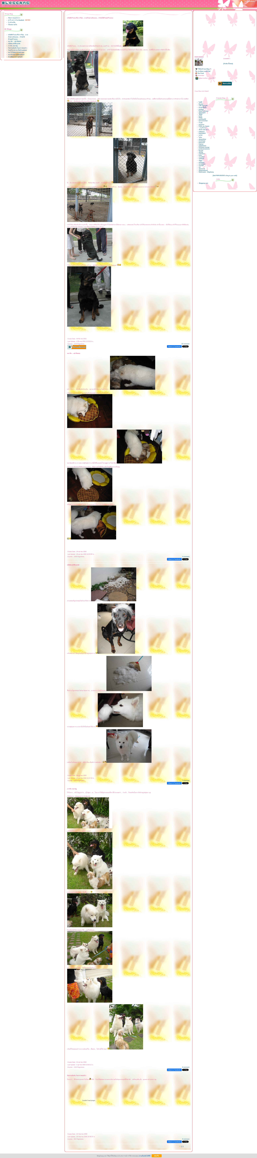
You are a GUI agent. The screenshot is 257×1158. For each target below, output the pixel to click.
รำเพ (200, 122)
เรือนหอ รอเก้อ (12, 24)
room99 (201, 165)
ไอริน (200, 137)
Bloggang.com (203, 183)
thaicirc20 (202, 142)
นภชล (200, 135)
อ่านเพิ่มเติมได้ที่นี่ (144, 1156)
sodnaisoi (202, 153)
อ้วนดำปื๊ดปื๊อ (203, 107)
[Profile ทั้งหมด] (228, 63)
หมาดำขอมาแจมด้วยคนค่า (16, 54)
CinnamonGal (203, 121)
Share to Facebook (174, 346)
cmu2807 (202, 157)
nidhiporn (202, 131)
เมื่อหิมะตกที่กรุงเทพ (14, 43)
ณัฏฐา (200, 160)
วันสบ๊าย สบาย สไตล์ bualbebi (17, 50)
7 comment (185, 780)
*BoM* (201, 114)
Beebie (201, 104)
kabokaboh (202, 133)
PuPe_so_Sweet (204, 126)
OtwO (200, 117)
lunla (200, 155)
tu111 (200, 116)
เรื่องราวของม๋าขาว (14, 18)
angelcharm (202, 145)
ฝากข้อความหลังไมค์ (204, 71)
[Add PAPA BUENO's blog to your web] (225, 175)
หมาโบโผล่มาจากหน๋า (16, 52)
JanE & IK (202, 169)
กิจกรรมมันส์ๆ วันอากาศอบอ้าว (17, 48)
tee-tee (201, 150)
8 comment (185, 1067)
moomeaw (202, 141)
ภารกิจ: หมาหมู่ (12, 46)
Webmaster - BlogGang (206, 172)
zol (199, 167)
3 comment (185, 556)
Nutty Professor (204, 111)
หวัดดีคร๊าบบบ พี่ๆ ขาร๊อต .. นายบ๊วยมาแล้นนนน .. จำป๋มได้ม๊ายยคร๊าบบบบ (18, 37)
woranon (201, 124)
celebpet (201, 158)
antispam (201, 162)
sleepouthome (203, 170)
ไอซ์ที (200, 102)
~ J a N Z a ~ (203, 128)
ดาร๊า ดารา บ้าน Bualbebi (16, 20)
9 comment (185, 1139)
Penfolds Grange (204, 147)
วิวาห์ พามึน (11, 22)
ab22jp (201, 152)
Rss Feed (201, 73)
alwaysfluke (202, 139)
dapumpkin (202, 112)
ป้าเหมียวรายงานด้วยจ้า (15, 57)
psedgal (201, 109)
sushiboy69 (202, 119)
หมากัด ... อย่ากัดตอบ (14, 41)
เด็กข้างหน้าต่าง (204, 129)
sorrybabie (202, 164)
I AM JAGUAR (203, 105)
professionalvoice (204, 149)
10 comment (185, 344)
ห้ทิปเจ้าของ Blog (203, 69)
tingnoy (201, 144)
